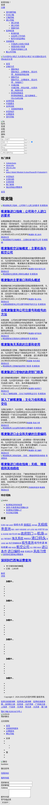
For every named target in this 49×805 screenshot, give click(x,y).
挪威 (19, 534)
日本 (35, 534)
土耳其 (32, 529)
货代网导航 (11, 12)
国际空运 (24, 79)
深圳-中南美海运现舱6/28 (17, 507)
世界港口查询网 (24, 701)
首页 (8, 64)
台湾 (28, 529)
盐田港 (20, 704)
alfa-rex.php (11, 168)
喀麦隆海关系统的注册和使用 (20, 344)
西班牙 (39, 547)
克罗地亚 (34, 525)
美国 (9, 547)
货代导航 (10, 117)
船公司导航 (11, 52)
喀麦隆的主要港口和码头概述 (20, 280)
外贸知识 (10, 111)
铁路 (22, 552)
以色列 (11, 525)
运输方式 (10, 66)
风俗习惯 (36, 423)
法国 (45, 534)
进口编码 (37, 450)
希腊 (10, 534)
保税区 (27, 524)
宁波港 (12, 707)
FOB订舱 (10, 15)
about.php (10, 165)
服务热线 (5, 778)
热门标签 (10, 184)
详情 (3, 576)
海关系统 (36, 361)
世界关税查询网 (8, 701)
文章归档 (10, 179)
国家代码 (15, 28)
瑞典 (7, 543)
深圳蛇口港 (10, 704)
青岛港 (28, 707)
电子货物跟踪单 (15, 543)
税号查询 (37, 333)
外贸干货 (41, 529)
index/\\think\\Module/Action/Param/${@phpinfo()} (26, 172)
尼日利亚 (5, 534)
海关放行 (7, 539)
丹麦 (7, 525)
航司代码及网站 (18, 39)
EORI (3, 525)
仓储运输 (24, 87)
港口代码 (15, 25)
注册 (3, 7)
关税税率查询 (17, 109)
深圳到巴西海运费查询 (16, 560)
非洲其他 (44, 205)
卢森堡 (17, 529)
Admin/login (11, 163)
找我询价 (5, 773)
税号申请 (39, 542)
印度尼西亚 (22, 529)
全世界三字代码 (18, 36)
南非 (12, 529)
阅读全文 (5, 237)
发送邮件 (5, 802)
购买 (3, 573)
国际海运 (24, 72)
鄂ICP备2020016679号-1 (11, 711)
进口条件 (37, 235)
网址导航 (10, 734)
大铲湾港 (29, 704)
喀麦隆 (31, 235)
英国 (35, 547)
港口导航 (10, 20)
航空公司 (41, 269)
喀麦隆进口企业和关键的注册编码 (23, 434)
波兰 (2, 538)
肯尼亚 (14, 547)
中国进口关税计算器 (20, 44)
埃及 (36, 529)
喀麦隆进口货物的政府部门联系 (22, 372)
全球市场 (10, 101)
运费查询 (10, 114)
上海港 (4, 707)
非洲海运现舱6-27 (14, 510)
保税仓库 (18, 524)
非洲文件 (29, 551)
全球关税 (10, 106)
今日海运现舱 (12, 513)
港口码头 (37, 299)
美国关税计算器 (18, 47)
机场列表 (15, 33)
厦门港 (44, 707)
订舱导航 (10, 17)
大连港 (36, 707)
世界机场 (10, 31)
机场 (36, 269)
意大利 (14, 534)
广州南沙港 (40, 704)
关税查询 (10, 41)
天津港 (20, 707)
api (7, 170)
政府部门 (37, 388)
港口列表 (15, 23)
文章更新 (10, 182)
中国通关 (10, 104)
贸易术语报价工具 (19, 49)
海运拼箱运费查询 (14, 187)
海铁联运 (27, 539)
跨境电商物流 (24, 95)
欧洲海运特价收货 (14, 505)
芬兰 (31, 547)
